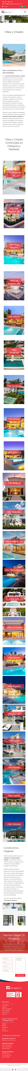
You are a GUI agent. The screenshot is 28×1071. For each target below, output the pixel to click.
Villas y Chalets (5, 1010)
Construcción (5, 1005)
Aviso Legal (7, 1064)
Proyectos (4, 1014)
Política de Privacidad (16, 1064)
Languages (5, 6)
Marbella (4, 1025)
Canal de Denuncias (16, 1065)
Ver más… (14, 181)
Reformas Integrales (7, 1008)
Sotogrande (5, 1027)
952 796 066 (8, 1)
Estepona (4, 1024)
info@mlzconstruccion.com (13, 4)
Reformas (4, 1007)
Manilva (4, 1029)
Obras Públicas (5, 1012)
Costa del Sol (5, 1030)
